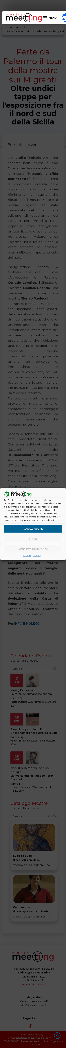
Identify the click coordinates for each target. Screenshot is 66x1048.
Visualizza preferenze (33, 549)
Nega (33, 538)
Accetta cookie (33, 528)
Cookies (27, 555)
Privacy (37, 555)
